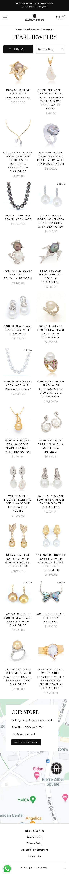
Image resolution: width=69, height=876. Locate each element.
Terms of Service (34, 831)
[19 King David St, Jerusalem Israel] (34, 761)
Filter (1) (19, 49)
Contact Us (34, 856)
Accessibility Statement (34, 849)
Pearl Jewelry (31, 29)
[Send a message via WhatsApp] (7, 869)
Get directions (26, 742)
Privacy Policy (34, 843)
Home (19, 29)
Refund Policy (34, 837)
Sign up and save (34, 868)
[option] (34, 5)
